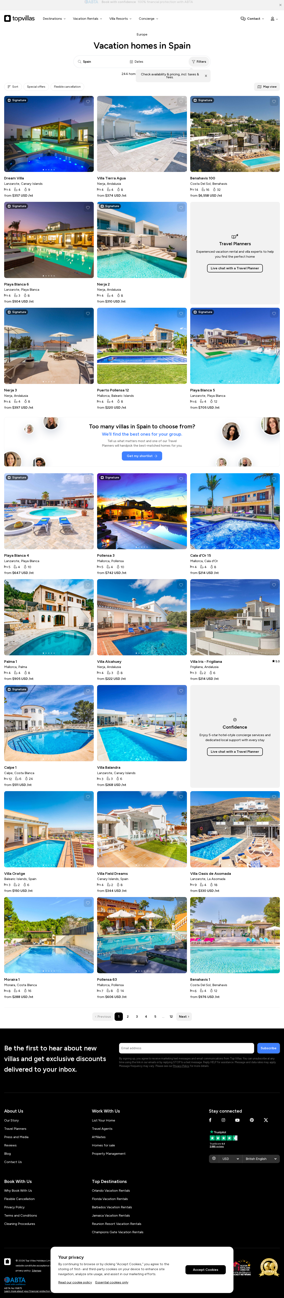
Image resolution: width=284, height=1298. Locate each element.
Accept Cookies (205, 1270)
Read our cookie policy (75, 1282)
